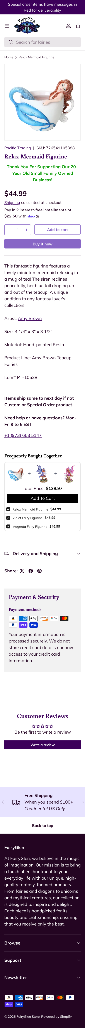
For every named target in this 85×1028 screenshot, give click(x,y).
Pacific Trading (17, 147)
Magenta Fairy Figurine (29, 526)
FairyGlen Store (28, 1016)
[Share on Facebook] (30, 570)
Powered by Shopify (56, 1016)
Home (8, 57)
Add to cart (57, 229)
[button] (78, 26)
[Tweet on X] (22, 570)
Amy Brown (30, 318)
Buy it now (43, 243)
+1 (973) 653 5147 (23, 435)
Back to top (42, 825)
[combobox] (42, 42)
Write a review (43, 745)
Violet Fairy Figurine (27, 518)
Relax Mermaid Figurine (36, 57)
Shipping (12, 202)
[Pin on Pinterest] (39, 570)
